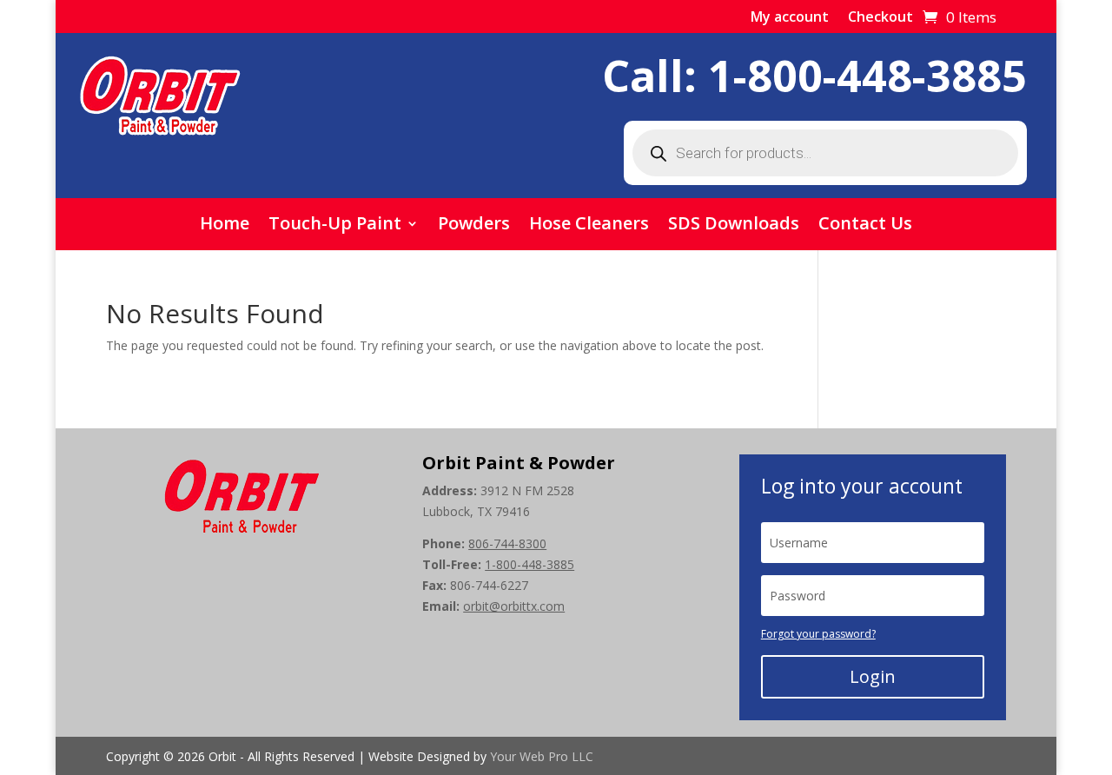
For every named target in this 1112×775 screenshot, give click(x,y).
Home (224, 226)
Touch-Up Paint (334, 226)
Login (873, 676)
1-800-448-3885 (867, 75)
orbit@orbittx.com (514, 606)
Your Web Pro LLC (541, 756)
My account (790, 18)
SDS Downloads (733, 226)
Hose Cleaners (589, 226)
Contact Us (865, 226)
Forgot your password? (818, 633)
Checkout (880, 18)
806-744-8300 (507, 543)
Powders (474, 226)
